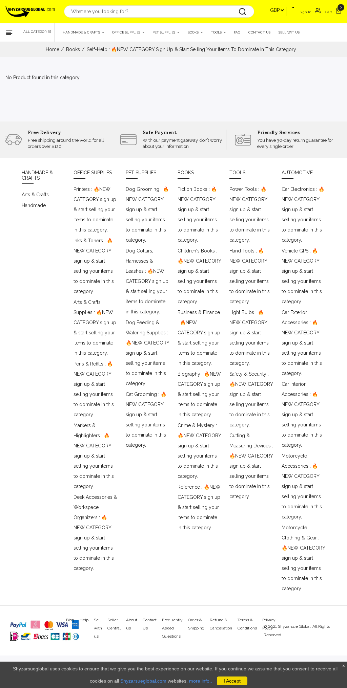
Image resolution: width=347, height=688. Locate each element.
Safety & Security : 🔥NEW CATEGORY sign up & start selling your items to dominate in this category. (251, 399)
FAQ (237, 32)
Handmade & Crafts (82, 32)
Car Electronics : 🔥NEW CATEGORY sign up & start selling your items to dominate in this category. (303, 214)
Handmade (34, 205)
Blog (70, 620)
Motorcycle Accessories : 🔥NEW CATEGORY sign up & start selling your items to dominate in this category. (302, 486)
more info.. (200, 681)
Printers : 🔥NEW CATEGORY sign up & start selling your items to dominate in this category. (95, 209)
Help (84, 620)
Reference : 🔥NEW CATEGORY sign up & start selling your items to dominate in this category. (199, 507)
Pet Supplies (164, 32)
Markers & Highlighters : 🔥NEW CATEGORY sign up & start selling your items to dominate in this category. (94, 456)
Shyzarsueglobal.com (143, 681)
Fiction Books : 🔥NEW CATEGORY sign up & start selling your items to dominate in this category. (198, 214)
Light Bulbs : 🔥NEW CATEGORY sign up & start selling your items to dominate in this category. (249, 338)
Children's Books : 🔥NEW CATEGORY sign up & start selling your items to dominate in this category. (199, 276)
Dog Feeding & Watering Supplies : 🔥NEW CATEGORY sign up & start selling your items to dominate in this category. (147, 353)
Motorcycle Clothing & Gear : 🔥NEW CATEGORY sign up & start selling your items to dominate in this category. (303, 558)
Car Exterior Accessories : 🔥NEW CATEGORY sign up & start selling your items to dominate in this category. (302, 343)
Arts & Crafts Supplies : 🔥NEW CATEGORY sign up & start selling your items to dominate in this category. (95, 327)
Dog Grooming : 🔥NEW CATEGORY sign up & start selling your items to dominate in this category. (147, 214)
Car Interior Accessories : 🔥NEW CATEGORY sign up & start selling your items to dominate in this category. (302, 414)
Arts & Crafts (35, 194)
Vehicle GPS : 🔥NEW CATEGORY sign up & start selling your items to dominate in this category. (302, 276)
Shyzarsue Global (294, 626)
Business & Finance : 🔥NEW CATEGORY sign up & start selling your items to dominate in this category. (199, 338)
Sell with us (98, 628)
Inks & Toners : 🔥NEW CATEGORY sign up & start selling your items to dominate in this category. (94, 266)
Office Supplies (126, 32)
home (52, 49)
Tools (217, 32)
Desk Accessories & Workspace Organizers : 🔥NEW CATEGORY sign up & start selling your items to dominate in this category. (95, 532)
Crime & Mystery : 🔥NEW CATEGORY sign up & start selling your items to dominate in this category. (199, 451)
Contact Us (259, 32)
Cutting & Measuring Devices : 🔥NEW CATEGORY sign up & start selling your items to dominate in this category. (251, 466)
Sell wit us (289, 32)
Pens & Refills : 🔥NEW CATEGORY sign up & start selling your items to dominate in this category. (94, 389)
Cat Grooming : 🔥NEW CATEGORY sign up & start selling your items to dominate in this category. (146, 420)
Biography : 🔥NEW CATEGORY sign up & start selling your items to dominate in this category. (199, 394)
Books (193, 32)
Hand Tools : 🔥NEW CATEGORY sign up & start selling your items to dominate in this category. (249, 276)
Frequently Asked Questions (172, 628)
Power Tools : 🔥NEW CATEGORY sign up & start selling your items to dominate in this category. (249, 214)
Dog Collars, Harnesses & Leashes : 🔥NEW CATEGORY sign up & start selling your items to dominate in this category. (147, 281)
